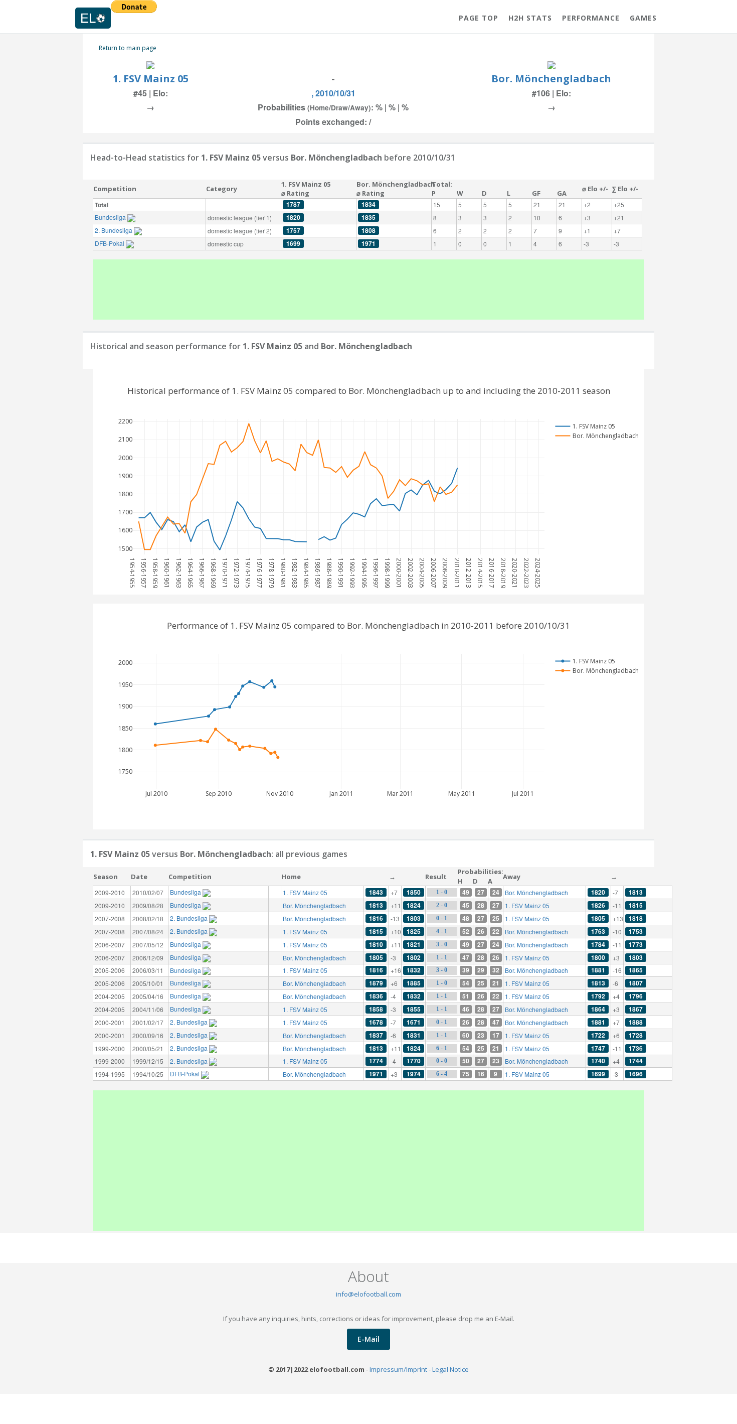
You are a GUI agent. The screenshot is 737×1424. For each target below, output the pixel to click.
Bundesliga (111, 217)
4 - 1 (441, 931)
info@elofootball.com (368, 1294)
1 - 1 (441, 957)
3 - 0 (441, 944)
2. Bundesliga (114, 230)
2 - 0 (441, 905)
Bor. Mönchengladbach (551, 78)
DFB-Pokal (110, 243)
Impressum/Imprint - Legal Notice (419, 1369)
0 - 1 (441, 918)
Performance (591, 18)
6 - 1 (441, 1048)
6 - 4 (441, 1073)
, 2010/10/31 (333, 93)
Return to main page (127, 48)
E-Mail (368, 1339)
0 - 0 (441, 1060)
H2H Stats (530, 18)
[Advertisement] (368, 289)
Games (643, 18)
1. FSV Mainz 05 (151, 78)
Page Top (478, 18)
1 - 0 (441, 892)
